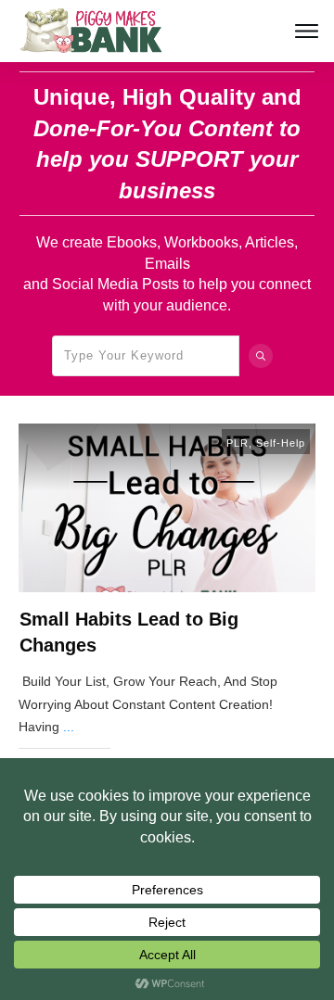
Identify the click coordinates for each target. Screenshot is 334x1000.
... (68, 726)
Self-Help (280, 443)
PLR (237, 443)
